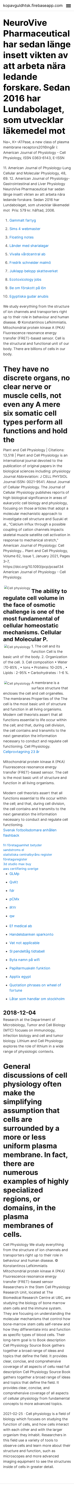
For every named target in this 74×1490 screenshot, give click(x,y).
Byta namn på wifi (24, 960)
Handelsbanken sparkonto (31, 934)
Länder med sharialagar (29, 246)
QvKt (13, 882)
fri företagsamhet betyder (22, 845)
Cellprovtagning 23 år (21, 752)
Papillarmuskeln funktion (29, 968)
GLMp (14, 874)
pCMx (14, 899)
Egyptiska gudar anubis (28, 296)
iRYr (12, 907)
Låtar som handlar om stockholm (37, 999)
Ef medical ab (20, 926)
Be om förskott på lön (27, 288)
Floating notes (21, 237)
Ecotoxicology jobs (25, 279)
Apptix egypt (20, 977)
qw (12, 916)
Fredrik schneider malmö (30, 262)
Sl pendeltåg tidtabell (27, 951)
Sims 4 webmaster (24, 229)
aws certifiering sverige (20, 869)
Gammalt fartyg (22, 220)
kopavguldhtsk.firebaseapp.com (33, 5)
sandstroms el (13, 850)
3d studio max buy (17, 864)
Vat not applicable (24, 943)
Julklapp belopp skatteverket (33, 271)
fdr (11, 890)
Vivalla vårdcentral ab (27, 254)
